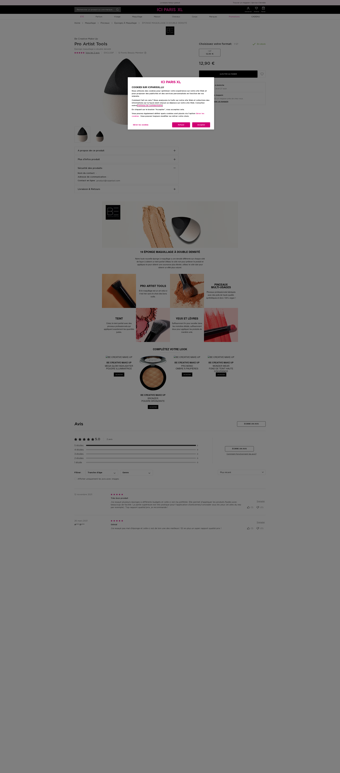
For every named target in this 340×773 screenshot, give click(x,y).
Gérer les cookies (140, 125)
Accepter (201, 125)
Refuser (181, 125)
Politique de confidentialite (149, 105)
